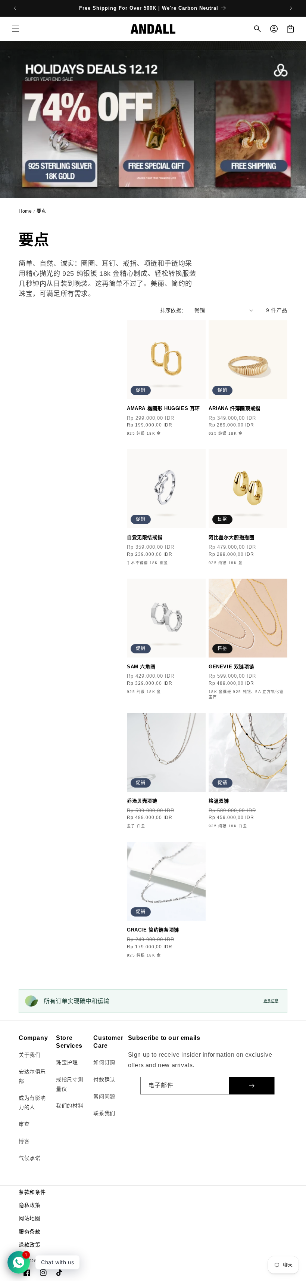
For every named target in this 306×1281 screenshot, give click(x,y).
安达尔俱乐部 (32, 1076)
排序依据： (173, 310)
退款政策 (29, 1245)
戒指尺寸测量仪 (69, 1084)
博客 (24, 1141)
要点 (41, 211)
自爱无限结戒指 (144, 537)
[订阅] (251, 1085)
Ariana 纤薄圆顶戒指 (234, 408)
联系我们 (104, 1113)
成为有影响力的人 (32, 1102)
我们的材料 (69, 1106)
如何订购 (104, 1062)
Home (25, 211)
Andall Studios (53, 1261)
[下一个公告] (291, 8)
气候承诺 (29, 1158)
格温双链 (219, 801)
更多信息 (270, 1001)
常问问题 (104, 1096)
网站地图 (29, 1218)
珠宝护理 (67, 1062)
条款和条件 (32, 1192)
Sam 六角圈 (141, 666)
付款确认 (104, 1080)
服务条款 (29, 1232)
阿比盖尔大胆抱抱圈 (231, 537)
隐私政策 (29, 1205)
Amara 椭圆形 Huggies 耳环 (163, 408)
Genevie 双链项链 (231, 666)
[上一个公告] (15, 8)
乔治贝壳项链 (142, 801)
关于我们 (29, 1055)
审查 (24, 1124)
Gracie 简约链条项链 (153, 930)
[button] (15, 29)
